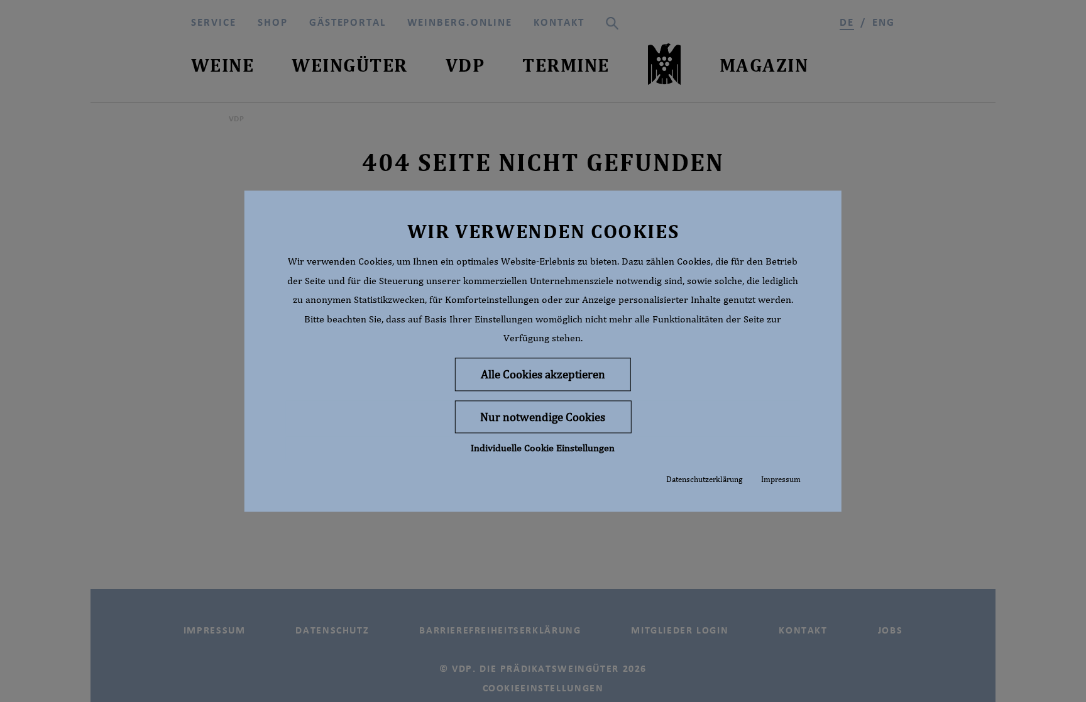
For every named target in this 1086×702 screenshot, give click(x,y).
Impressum (781, 480)
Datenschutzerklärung (704, 480)
